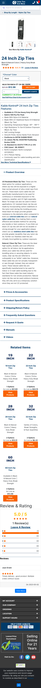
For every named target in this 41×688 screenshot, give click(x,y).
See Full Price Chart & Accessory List (16, 97)
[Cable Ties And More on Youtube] (34, 658)
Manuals (10, 330)
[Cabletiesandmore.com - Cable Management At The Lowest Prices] (19, 2)
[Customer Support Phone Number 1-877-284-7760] (33, 2)
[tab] (20, 292)
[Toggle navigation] (3, 3)
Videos (9, 337)
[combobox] (20, 7)
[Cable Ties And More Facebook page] (22, 658)
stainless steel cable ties (24, 232)
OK (19, 685)
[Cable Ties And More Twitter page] (28, 658)
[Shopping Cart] (37, 2)
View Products (10, 393)
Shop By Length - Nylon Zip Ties (17, 12)
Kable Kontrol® (26, 49)
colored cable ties (17, 217)
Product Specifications (17, 300)
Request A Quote (14, 322)
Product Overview (14, 172)
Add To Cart (30, 87)
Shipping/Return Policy (17, 308)
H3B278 (26, 624)
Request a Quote (30, 91)
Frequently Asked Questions (20, 315)
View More (20, 591)
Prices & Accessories (17, 292)
